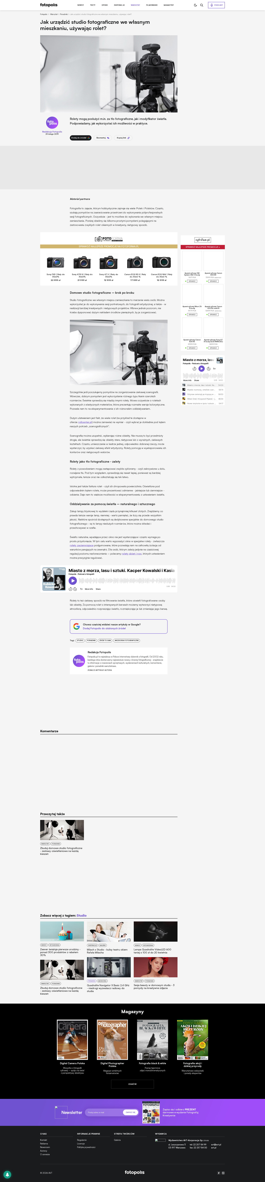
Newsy (80, 5)
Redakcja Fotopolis (52, 131)
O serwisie (45, 1154)
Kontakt (43, 1140)
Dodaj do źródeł (78, 138)
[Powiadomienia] (7, 1175)
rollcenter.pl (85, 422)
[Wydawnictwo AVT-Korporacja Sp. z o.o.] (160, 1145)
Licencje (81, 1143)
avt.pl (213, 1147)
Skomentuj (101, 138)
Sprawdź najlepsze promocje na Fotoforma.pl (109, 246)
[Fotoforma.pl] (109, 240)
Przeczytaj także (52, 814)
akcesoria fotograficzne (127, 640)
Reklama (44, 1143)
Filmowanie (151, 5)
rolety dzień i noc (132, 553)
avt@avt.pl (216, 1144)
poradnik (91, 640)
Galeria (117, 1140)
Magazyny (169, 5)
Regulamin (82, 1140)
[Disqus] (109, 771)
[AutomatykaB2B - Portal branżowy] (134, 1173)
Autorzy (43, 1151)
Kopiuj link (121, 138)
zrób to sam (105, 640)
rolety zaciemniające (82, 545)
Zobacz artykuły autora (100, 670)
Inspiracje (119, 5)
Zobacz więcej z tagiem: (63, 915)
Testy (92, 5)
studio (80, 640)
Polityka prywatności (86, 1147)
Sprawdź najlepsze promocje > (203, 247)
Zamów (132, 1084)
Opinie (105, 5)
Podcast (218, 5)
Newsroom (45, 1147)
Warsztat (135, 5)
